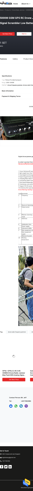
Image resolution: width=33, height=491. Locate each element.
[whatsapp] (16, 406)
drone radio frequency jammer (17, 332)
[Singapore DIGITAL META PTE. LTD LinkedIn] (10, 466)
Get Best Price (7, 34)
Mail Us (24, 34)
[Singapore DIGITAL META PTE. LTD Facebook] (1, 466)
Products (8, 10)
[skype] (21, 406)
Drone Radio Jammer (18, 10)
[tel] (31, 406)
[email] (10, 406)
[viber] (26, 406)
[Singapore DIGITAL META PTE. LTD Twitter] (6, 466)
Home (1, 10)
